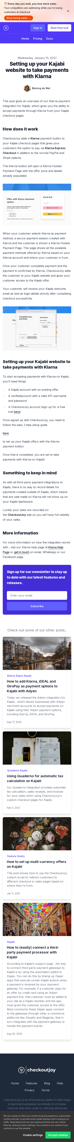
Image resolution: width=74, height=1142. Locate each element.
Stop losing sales (19, 17)
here (17, 411)
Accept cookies (58, 1135)
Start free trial (59, 28)
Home (25, 38)
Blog (47, 1083)
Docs (49, 38)
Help (60, 1083)
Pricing (37, 38)
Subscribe (37, 606)
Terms (45, 1090)
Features (31, 1083)
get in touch (21, 552)
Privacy (29, 1090)
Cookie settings (33, 1135)
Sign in (37, 28)
